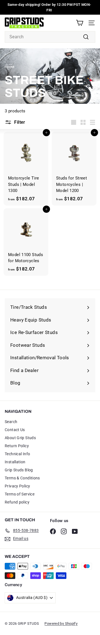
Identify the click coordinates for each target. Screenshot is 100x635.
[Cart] (79, 23)
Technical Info (17, 454)
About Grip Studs (20, 438)
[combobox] (50, 37)
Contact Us (15, 429)
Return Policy (17, 446)
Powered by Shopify (61, 623)
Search (11, 421)
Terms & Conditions (22, 478)
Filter (19, 122)
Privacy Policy (17, 486)
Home (10, 67)
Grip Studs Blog (19, 470)
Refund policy (17, 502)
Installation (15, 462)
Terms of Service (19, 494)
